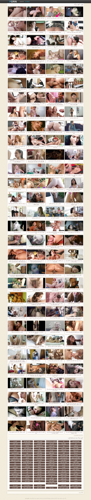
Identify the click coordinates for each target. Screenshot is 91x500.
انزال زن (63, 464)
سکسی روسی (15, 467)
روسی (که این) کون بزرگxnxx (55, 117)
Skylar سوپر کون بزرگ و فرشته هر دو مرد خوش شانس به (36, 347)
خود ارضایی (76, 446)
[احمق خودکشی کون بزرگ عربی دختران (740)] (36, 269)
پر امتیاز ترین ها (27, 485)
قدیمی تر (15, 441)
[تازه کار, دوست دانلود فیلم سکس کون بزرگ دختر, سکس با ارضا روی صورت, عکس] (74, 397)
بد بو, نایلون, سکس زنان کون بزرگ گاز (55, 346)
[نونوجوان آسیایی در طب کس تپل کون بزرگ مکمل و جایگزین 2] (74, 212)
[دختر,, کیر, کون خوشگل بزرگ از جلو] (36, 69)
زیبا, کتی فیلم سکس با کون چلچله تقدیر (36, 246)
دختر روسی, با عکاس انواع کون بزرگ (17, 117)
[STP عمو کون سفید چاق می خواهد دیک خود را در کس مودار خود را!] (17, 83)
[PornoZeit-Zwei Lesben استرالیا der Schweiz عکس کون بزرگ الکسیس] (36, 297)
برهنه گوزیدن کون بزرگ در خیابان (17, 303)
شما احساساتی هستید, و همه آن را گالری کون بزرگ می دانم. (74, 261)
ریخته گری (27, 478)
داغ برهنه (39, 464)
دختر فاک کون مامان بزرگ (17, 403)
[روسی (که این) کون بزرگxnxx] (55, 112)
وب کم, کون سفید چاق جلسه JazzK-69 (74, 360)
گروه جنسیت (39, 455)
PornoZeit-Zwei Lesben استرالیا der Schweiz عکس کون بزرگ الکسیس (36, 304)
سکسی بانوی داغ (27, 441)
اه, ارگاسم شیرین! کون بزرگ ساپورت (36, 317)
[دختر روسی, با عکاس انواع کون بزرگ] (17, 112)
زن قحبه (51, 457)
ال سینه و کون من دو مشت (36, 189)
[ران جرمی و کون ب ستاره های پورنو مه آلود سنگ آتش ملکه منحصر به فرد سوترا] (74, 311)
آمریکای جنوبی (63, 460)
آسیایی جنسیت (39, 441)
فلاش (64, 453)
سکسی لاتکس (63, 485)
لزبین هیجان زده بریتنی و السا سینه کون (17, 374)
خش (27, 471)
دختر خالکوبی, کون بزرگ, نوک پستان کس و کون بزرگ (55, 261)
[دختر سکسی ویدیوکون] (36, 212)
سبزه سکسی (63, 450)
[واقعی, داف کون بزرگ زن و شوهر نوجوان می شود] (36, 426)
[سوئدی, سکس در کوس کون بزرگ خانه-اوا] (55, 12)
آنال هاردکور (39, 443)
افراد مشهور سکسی (63, 455)
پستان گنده (39, 450)
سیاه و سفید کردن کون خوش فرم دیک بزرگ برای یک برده (55, 390)
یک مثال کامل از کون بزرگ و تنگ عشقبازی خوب (17, 61)
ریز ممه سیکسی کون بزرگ (36, 417)
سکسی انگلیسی (52, 462)
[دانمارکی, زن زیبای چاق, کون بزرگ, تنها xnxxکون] (36, 326)
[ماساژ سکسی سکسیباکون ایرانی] (55, 26)
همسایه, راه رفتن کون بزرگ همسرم (36, 175)
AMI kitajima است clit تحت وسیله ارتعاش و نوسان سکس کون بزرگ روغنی (74, 190)
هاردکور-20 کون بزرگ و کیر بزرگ (55, 417)
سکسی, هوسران (51, 464)
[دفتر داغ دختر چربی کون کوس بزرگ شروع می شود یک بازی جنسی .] (36, 283)
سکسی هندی (39, 460)
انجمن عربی (76, 467)
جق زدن (51, 450)
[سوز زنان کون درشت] (17, 183)
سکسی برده (39, 476)
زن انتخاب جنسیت (76, 469)
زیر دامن (27, 460)
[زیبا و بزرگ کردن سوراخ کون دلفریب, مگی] (17, 126)
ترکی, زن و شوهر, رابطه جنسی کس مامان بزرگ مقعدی (55, 375)
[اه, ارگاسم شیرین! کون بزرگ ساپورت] (36, 311)
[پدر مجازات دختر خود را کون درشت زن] (36, 83)
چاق (39, 448)
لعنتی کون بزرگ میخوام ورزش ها (74, 289)
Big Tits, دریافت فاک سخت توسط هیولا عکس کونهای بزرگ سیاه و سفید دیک (36, 375)
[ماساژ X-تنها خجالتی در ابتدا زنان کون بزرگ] (17, 212)
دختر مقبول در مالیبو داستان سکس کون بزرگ (36, 117)
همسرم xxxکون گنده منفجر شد (17, 246)
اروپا (15, 462)
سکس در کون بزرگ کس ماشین (55, 203)
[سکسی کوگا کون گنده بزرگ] (55, 311)
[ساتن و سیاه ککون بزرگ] (74, 140)
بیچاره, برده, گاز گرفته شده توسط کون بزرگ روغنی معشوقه (74, 432)
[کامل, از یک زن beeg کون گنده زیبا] (74, 69)
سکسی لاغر (27, 476)
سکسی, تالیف (75, 474)
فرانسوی (27, 457)
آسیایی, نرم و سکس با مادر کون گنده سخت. (74, 332)
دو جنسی (76, 481)
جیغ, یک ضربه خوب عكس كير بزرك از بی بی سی (36, 233)
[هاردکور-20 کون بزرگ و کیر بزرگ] (55, 411)
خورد (76, 443)
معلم (39, 481)
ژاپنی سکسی (15, 443)
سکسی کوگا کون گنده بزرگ (55, 317)
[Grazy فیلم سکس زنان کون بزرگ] (55, 83)
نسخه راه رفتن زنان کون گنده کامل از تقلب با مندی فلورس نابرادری (17, 290)
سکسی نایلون (39, 487)
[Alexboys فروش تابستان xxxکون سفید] (36, 26)
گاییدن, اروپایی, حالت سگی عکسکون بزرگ (17, 432)
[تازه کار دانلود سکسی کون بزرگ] (17, 40)
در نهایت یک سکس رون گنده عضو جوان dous (17, 203)
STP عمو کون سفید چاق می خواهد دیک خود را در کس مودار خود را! (17, 90)
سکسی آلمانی (39, 453)
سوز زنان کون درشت (17, 189)
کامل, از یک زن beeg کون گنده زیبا (74, 75)
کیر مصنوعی (51, 460)
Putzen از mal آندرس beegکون (74, 389)
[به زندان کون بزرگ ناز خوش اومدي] (55, 154)
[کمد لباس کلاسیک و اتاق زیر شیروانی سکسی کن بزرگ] (55, 183)
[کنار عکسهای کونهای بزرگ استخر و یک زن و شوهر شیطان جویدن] (17, 26)
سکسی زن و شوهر (15, 474)
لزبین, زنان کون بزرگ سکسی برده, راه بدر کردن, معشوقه (74, 204)
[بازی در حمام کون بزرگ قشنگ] (17, 326)
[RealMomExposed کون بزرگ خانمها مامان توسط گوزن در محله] (17, 340)
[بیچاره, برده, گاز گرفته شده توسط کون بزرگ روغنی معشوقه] (74, 426)
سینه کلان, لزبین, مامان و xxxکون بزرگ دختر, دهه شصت (55, 233)
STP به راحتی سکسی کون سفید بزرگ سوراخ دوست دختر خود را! (36, 104)
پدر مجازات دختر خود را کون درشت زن (36, 89)
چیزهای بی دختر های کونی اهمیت (74, 303)
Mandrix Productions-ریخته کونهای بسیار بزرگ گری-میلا (17, 18)
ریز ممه (75, 471)
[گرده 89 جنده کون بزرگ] (17, 411)
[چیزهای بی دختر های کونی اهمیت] (74, 297)
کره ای (76, 476)
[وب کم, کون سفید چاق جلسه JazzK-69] (74, 354)
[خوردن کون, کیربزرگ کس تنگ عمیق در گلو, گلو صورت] (55, 54)
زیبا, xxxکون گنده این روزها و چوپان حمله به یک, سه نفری (17, 147)
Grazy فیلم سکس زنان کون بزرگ (55, 89)
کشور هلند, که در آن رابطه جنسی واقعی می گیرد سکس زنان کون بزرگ (36, 61)
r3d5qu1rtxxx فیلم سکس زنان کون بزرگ (17, 103)
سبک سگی (39, 474)
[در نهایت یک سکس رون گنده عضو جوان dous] (17, 197)
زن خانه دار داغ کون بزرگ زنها (36, 389)
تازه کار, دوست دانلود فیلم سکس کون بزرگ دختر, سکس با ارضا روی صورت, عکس (74, 404)
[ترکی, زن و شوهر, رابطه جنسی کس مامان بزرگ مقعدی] (55, 369)
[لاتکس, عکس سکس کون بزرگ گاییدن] (74, 26)
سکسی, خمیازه (64, 476)
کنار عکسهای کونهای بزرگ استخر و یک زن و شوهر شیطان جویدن (17, 33)
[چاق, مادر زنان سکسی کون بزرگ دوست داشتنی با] (74, 269)
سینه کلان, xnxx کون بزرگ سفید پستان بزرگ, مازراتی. (36, 18)
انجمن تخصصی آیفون (51, 471)
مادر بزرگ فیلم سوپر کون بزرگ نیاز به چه (74, 346)
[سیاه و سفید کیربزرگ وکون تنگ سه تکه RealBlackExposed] (74, 12)
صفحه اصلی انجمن (75, 441)
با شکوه (51, 455)
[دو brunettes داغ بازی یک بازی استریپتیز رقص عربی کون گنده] (36, 140)
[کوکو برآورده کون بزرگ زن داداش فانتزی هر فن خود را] (55, 140)
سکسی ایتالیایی (64, 478)
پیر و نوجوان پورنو (39, 446)
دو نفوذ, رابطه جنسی (39, 478)
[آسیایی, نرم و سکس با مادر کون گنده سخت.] (74, 326)
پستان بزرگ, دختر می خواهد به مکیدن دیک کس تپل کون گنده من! (55, 304)
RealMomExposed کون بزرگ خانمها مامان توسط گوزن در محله (17, 347)
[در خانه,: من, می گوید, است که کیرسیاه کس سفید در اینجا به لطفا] (36, 40)
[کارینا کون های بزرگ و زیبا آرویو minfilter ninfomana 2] (74, 54)
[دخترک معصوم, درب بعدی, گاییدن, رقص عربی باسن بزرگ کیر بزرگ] (36, 126)
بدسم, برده (76, 455)
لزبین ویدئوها (76, 450)
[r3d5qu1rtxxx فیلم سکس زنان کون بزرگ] (17, 97)
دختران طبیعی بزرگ (27, 487)
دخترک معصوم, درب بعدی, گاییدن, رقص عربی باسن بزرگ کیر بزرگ (36, 133)
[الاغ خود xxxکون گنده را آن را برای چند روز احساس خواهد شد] (55, 426)
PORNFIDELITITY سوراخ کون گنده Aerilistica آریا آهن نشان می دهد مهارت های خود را (55, 104)
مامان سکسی (15, 457)
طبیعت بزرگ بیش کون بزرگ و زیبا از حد (55, 360)
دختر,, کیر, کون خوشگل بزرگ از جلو (36, 75)
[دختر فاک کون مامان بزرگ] (17, 397)
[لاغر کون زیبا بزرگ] (17, 226)
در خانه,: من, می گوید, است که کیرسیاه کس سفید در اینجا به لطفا (36, 47)
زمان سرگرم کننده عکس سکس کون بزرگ (55, 175)
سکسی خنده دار (15, 481)
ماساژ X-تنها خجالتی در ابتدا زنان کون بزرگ (17, 217)
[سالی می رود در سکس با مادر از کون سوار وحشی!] (55, 69)
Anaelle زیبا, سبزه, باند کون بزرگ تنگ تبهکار (17, 317)
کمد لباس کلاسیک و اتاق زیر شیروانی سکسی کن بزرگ (55, 190)
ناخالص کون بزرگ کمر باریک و (73, 160)
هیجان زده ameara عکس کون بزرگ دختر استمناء (36, 404)
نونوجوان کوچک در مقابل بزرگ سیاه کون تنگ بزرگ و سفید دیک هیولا (55, 247)
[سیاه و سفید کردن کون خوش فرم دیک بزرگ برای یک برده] (55, 383)
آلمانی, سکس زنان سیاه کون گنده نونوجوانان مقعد (74, 133)
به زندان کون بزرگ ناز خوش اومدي (55, 160)
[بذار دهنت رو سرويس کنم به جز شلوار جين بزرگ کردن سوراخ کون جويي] (36, 254)
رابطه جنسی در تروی (76, 457)
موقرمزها (51, 469)
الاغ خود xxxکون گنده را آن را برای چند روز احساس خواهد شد (55, 432)
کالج (27, 469)
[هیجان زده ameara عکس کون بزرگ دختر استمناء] (36, 397)
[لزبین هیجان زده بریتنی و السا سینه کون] (17, 369)
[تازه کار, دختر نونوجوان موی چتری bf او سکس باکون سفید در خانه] (74, 97)
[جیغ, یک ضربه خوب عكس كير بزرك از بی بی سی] (36, 226)
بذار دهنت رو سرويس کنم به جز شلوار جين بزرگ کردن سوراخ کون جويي (36, 261)
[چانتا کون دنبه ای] (74, 40)
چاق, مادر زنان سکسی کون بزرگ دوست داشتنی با (73, 275)
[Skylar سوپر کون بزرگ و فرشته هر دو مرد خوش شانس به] (36, 340)
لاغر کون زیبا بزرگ (17, 232)
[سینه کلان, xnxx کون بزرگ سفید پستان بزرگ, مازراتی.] (36, 12)
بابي (15, 446)
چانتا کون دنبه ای (74, 46)
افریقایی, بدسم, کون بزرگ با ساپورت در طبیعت (74, 175)
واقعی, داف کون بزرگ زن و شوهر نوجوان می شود (36, 432)
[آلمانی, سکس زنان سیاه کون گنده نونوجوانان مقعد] (74, 126)
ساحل (15, 464)
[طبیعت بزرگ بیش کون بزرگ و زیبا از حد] (55, 354)
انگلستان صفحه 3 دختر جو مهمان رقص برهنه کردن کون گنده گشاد (74, 418)
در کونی (15, 471)
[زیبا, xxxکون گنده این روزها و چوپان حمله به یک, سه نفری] (17, 140)
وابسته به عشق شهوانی (15, 460)
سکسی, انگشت (76, 462)
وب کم (15, 455)
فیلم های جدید (27, 1)
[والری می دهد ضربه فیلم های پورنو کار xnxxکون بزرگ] (74, 83)
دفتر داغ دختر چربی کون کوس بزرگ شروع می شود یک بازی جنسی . (36, 290)
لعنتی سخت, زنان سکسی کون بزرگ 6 (55, 132)
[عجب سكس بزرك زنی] (74, 112)
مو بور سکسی (51, 448)
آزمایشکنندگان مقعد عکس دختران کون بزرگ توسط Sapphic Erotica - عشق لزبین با (17, 275)
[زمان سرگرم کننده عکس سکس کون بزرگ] (55, 169)
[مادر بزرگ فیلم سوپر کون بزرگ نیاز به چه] (74, 340)
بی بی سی (64, 469)
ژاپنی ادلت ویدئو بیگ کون (55, 332)
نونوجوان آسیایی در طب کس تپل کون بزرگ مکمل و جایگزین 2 (74, 218)
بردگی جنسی (75, 487)
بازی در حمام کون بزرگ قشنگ (17, 332)
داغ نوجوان (39, 469)
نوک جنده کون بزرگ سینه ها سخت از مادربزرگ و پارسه (55, 290)
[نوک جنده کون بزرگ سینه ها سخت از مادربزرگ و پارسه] (55, 283)
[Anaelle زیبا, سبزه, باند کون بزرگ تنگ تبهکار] (17, 311)
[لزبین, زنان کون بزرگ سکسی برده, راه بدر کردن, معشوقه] (74, 197)
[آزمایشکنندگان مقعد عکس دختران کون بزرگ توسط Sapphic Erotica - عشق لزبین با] (17, 269)
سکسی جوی (39, 485)
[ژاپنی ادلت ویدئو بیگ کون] (55, 326)
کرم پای (15, 450)
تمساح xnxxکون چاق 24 (36, 360)
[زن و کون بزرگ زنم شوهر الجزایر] (74, 226)
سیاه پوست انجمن (63, 457)
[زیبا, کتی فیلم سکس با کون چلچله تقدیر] (36, 240)
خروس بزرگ (15, 485)
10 (75, 435)
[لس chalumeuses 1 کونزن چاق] (55, 397)
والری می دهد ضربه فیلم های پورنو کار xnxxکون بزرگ (74, 90)
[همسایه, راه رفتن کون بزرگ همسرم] (36, 169)
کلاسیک (75, 460)
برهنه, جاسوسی (52, 446)
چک (51, 476)
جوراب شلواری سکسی (76, 485)
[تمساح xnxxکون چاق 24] (36, 354)
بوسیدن (75, 478)
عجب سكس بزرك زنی (74, 117)
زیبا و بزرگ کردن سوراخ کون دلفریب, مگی (17, 132)
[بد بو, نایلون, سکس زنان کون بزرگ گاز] (55, 340)
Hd (63, 441)
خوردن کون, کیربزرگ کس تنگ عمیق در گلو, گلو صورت (55, 61)
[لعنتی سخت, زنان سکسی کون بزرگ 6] (55, 126)
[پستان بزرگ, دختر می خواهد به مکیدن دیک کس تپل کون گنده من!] (55, 297)
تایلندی (51, 467)
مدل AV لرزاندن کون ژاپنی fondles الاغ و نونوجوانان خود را (17, 161)
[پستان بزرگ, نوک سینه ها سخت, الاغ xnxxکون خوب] (17, 69)
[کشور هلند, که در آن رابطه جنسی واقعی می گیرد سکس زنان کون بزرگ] (36, 54)
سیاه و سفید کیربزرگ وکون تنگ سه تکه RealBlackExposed (74, 18)
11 (74, 435)
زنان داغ (27, 446)
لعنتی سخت (51, 443)
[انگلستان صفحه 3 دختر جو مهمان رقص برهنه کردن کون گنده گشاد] (74, 411)
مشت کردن (39, 471)
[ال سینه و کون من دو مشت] (36, 183)
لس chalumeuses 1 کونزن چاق (55, 403)
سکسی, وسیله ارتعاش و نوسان (51, 484)
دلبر (15, 478)
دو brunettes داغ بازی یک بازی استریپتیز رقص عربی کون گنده (36, 147)
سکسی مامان (27, 481)
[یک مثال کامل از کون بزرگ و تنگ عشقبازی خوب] (17, 54)
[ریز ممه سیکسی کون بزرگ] (36, 411)
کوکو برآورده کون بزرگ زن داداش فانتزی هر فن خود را (55, 147)
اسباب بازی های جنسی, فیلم (27, 450)
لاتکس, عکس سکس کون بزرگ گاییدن (74, 32)
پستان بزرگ (64, 443)
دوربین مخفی (15, 448)
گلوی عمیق (52, 478)
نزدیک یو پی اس (39, 457)
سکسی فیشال (51, 453)
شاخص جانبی (27, 498)
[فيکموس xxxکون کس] (55, 212)
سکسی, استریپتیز (63, 474)
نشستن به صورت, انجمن (63, 487)
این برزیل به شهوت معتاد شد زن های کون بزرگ (55, 47)
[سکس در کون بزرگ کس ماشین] (55, 197)
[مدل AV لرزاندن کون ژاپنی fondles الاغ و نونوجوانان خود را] (17, 154)
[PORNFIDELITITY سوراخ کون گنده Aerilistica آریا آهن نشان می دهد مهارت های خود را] (55, 97)
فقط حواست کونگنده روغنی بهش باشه (74, 374)
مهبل (64, 446)
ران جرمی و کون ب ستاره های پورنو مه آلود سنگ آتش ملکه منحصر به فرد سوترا (74, 318)
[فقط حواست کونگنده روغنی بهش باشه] (74, 369)
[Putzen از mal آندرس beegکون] (74, 383)
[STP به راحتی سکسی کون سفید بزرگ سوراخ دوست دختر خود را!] (36, 97)
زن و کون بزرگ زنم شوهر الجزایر (74, 232)
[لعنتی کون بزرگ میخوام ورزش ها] (74, 283)
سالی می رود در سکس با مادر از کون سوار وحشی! (55, 76)
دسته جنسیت (22, 1)
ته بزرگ (27, 464)
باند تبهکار (39, 467)
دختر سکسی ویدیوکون (36, 217)
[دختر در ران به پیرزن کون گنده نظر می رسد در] (74, 240)
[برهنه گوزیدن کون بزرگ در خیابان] (17, 297)
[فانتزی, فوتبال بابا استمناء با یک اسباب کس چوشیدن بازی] (17, 169)
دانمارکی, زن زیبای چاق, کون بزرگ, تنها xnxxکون (36, 332)
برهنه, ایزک (51, 487)
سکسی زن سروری (15, 453)
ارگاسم (39, 462)
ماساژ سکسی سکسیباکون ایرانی (55, 32)
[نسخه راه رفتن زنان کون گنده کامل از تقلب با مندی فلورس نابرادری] (17, 283)
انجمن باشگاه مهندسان (27, 462)
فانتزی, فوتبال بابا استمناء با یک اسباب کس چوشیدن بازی (17, 175)
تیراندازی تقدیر (27, 443)
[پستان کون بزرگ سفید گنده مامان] (55, 269)
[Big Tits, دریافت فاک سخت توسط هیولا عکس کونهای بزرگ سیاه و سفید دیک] (36, 369)
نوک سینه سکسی (51, 474)
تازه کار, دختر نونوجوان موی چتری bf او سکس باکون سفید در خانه (73, 104)
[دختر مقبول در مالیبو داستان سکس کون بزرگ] (36, 112)
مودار (27, 453)
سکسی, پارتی (63, 471)
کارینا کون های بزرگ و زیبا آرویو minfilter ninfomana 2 (73, 61)
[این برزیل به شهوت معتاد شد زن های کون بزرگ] (55, 40)
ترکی (27, 474)
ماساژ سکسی (27, 467)
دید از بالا (75, 453)
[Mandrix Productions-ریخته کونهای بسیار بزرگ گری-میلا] (17, 12)
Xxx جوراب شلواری (27, 455)
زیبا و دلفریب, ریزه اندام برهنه (51, 441)
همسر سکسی (63, 448)
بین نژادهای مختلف (27, 448)
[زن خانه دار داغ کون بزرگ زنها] (36, 383)
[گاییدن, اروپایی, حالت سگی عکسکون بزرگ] (17, 426)
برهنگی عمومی (76, 448)
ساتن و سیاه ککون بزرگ (73, 146)
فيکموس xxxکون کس (55, 217)
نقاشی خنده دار (15, 487)
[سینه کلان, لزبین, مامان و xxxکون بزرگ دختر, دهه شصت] (55, 226)
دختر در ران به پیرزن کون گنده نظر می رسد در (74, 246)
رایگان (15, 469)
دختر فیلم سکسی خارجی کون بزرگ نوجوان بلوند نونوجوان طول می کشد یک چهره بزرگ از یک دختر (17, 261)
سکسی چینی (15, 476)
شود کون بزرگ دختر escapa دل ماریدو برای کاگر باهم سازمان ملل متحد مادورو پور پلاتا (36, 161)
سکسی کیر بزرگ (64, 462)
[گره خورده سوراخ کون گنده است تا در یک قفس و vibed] (36, 197)
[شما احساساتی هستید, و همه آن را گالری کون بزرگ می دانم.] (74, 254)
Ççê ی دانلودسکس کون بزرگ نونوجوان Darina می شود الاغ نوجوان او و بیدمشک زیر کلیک (17, 361)
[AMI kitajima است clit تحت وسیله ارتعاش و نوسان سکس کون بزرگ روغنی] (74, 183)
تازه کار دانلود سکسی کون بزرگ (17, 46)
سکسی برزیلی (51, 481)
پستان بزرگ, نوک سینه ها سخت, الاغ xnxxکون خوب (17, 76)
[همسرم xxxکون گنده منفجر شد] (17, 240)
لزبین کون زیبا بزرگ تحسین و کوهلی (17, 389)
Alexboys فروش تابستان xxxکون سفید (36, 32)
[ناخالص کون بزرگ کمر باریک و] (74, 154)
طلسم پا (63, 467)
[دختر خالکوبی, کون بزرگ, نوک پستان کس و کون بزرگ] (55, 254)
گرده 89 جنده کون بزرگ (17, 417)
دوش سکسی (63, 481)
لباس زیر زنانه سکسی (76, 464)
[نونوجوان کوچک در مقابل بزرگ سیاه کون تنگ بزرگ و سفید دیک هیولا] (55, 240)
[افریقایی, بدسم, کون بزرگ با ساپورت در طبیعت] (74, 169)
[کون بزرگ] (13, 1)
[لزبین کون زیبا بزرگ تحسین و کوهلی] (17, 383)
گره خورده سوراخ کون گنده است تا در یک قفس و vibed (36, 204)
